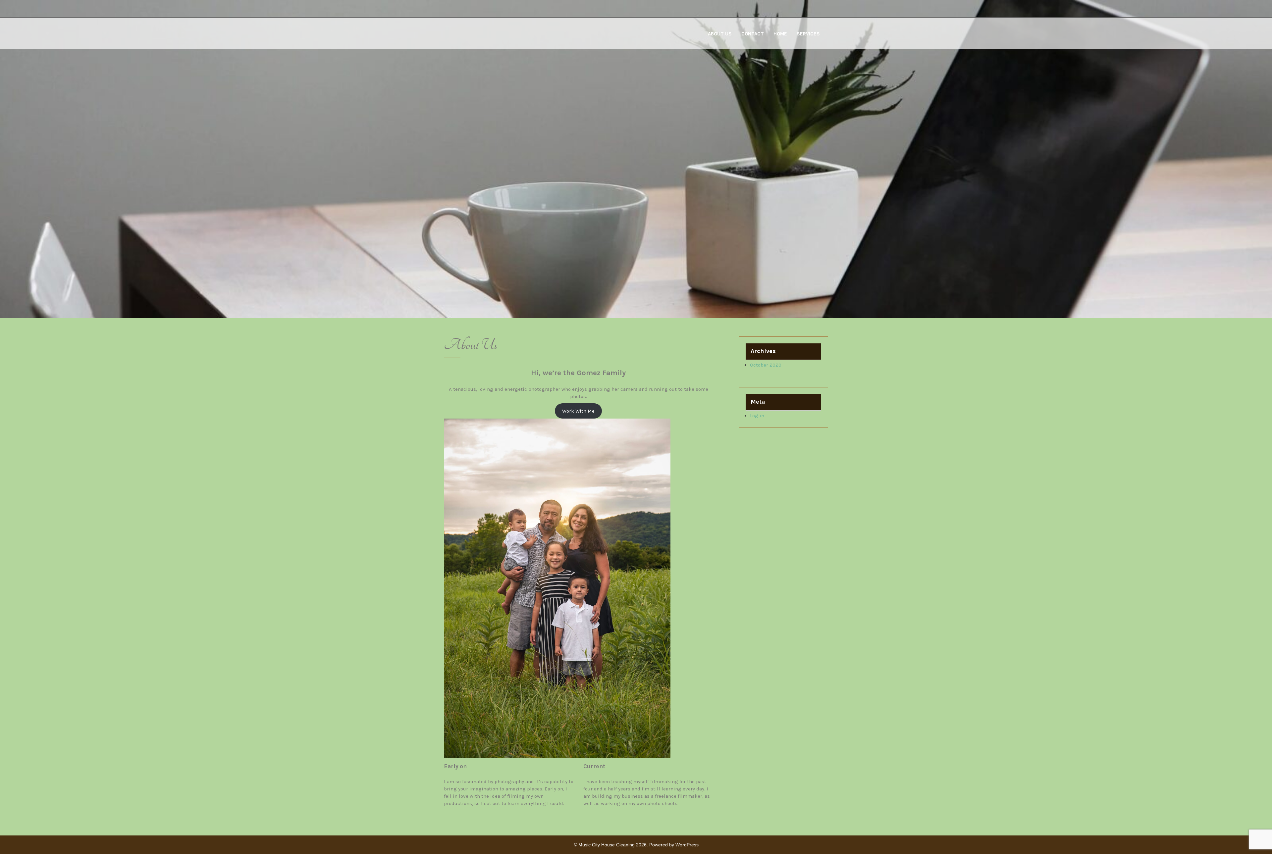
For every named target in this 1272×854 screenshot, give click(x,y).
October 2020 (765, 365)
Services (808, 34)
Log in (757, 416)
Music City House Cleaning (606, 844)
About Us (720, 34)
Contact (752, 34)
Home (780, 34)
